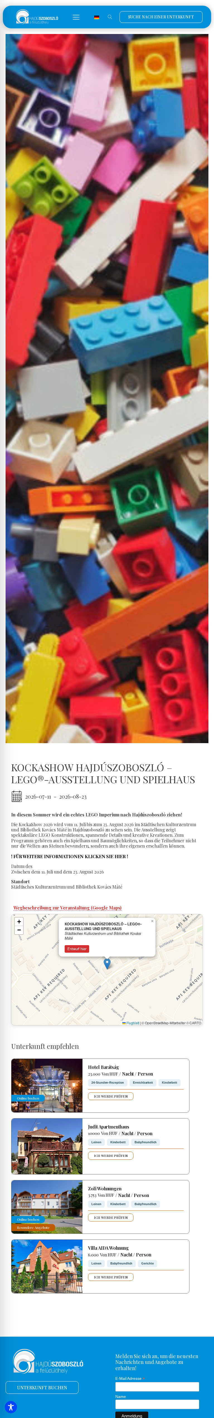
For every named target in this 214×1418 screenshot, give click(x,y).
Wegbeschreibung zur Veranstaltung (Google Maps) (67, 908)
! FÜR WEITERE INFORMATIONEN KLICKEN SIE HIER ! (69, 856)
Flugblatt (132, 1022)
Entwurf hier (76, 948)
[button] (76, 17)
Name (120, 1396)
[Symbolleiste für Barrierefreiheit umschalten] (11, 1407)
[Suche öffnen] (110, 17)
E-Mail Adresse (130, 1378)
